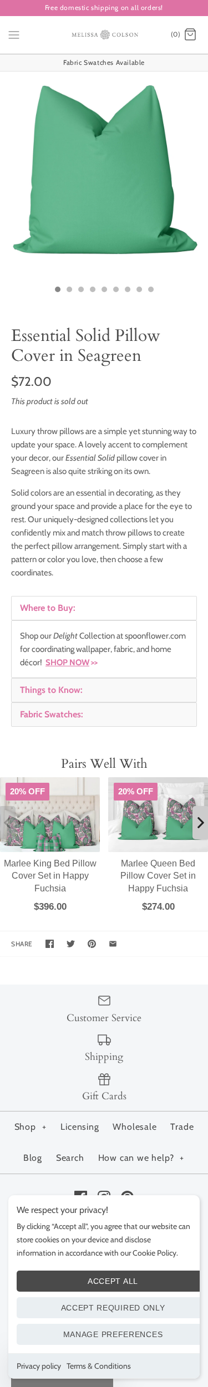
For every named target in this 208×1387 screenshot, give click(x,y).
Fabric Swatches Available (104, 62)
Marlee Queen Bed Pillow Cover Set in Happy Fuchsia (158, 876)
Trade (182, 1126)
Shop (30, 1126)
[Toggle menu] (14, 34)
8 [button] (138, 290)
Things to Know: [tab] (51, 690)
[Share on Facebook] (49, 944)
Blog (32, 1158)
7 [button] (127, 290)
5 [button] (103, 290)
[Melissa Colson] (104, 35)
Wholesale (134, 1126)
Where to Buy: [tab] (47, 608)
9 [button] (150, 290)
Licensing (79, 1126)
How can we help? (141, 1158)
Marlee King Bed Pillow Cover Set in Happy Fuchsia (50, 876)
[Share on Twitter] (71, 944)
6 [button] (115, 290)
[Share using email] (113, 944)
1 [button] (57, 290)
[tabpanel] (104, 649)
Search (70, 1158)
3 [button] (80, 290)
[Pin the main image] (92, 944)
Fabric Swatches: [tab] (51, 714)
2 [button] (68, 290)
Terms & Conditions (99, 1366)
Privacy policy (39, 1366)
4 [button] (92, 290)
